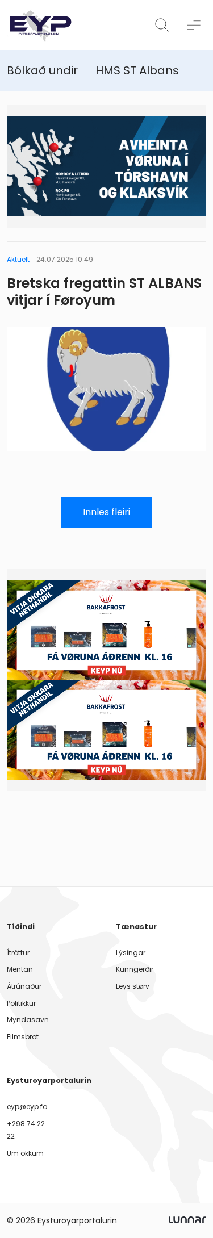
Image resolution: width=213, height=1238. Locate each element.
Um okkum (25, 1153)
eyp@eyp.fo (27, 1106)
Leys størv (132, 986)
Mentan (20, 969)
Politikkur (21, 1003)
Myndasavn (28, 1019)
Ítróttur (18, 952)
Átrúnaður (24, 986)
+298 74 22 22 (26, 1130)
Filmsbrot (23, 1037)
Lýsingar (130, 952)
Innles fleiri (106, 511)
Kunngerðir (134, 969)
